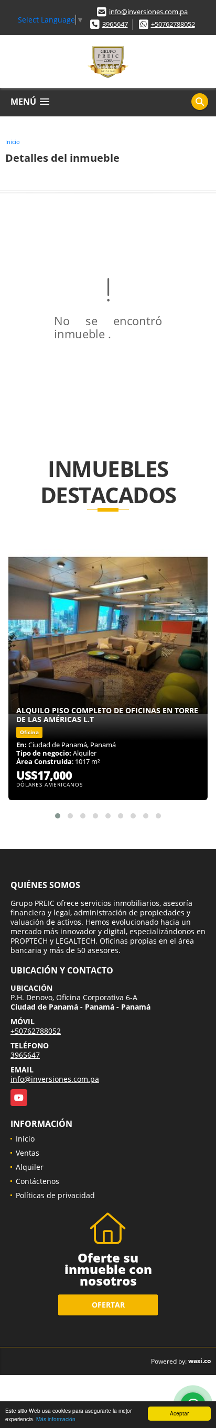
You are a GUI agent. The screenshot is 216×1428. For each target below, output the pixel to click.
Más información (55, 1419)
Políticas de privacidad (55, 1195)
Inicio (12, 142)
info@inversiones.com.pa (148, 11)
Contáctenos (37, 1181)
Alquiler (30, 1167)
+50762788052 (173, 24)
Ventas (27, 1153)
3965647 (115, 24)
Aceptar (179, 1413)
